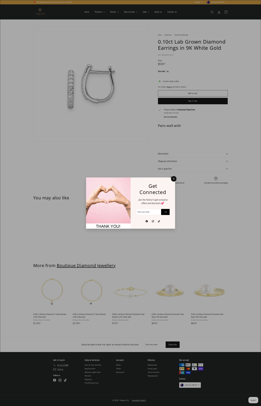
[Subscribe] (165, 212)
